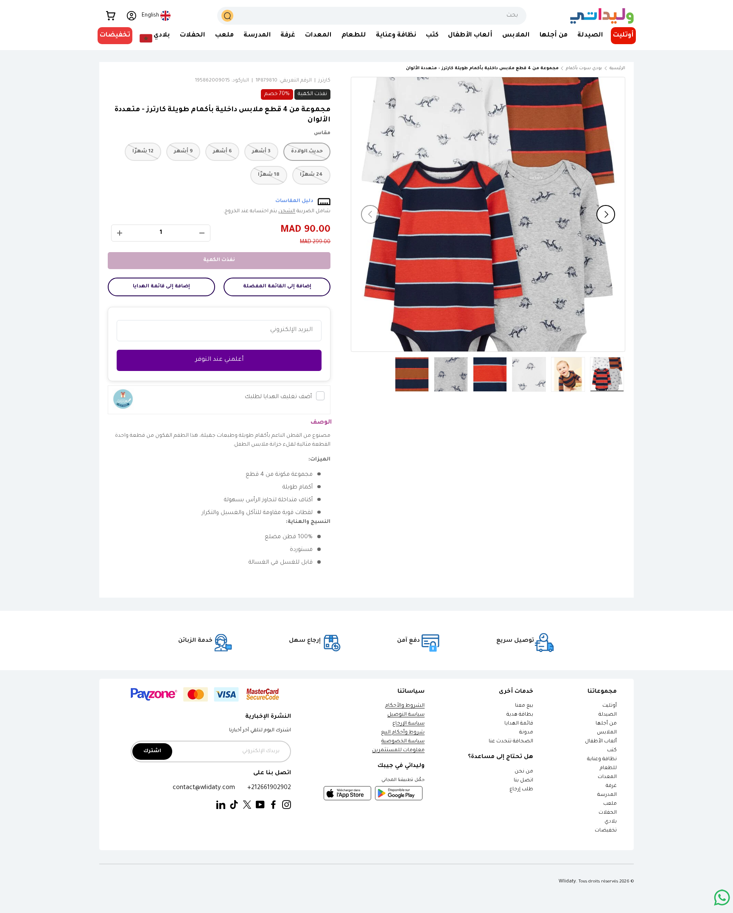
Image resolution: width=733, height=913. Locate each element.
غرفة (287, 35)
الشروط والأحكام (405, 706)
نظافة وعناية (396, 35)
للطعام (353, 35)
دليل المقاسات (294, 201)
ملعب (224, 35)
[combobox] (372, 16)
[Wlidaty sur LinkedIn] (220, 805)
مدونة (526, 733)
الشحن (286, 211)
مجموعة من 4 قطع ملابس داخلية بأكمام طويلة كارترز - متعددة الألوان (511, 68)
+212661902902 (269, 788)
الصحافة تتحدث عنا (510, 741)
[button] (110, 15)
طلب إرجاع (521, 789)
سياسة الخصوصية (403, 741)
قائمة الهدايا (518, 724)
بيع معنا (524, 706)
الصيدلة (590, 35)
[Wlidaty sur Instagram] (286, 805)
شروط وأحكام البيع (403, 733)
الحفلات (192, 35)
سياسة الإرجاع (408, 724)
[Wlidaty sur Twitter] (247, 805)
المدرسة (257, 35)
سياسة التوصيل (406, 715)
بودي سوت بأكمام (584, 68)
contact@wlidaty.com (204, 788)
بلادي (162, 35)
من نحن (524, 772)
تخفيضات (115, 35)
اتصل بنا (523, 781)
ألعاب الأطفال (470, 35)
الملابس (516, 35)
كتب (432, 35)
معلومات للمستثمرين (398, 750)
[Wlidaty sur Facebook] (273, 805)
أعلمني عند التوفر (219, 360)
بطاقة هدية (519, 715)
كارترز (324, 81)
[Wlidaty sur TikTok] (233, 805)
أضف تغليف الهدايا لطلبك (278, 397)
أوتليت (623, 35)
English (150, 16)
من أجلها (554, 35)
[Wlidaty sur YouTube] (260, 805)
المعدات (318, 35)
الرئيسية (617, 68)
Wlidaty (567, 881)
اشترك (152, 751)
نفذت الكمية (219, 260)
